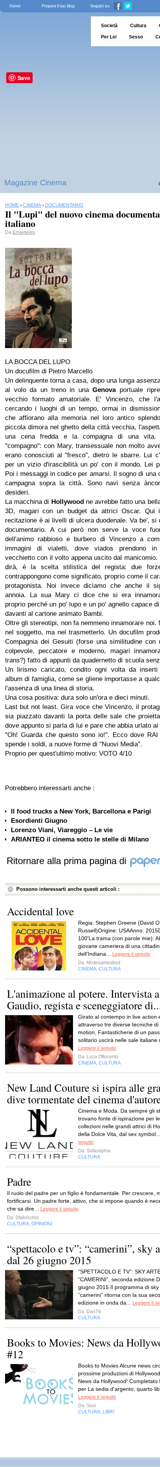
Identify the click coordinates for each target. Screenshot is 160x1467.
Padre (19, 1181)
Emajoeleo (23, 232)
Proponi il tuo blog (58, 5)
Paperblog (43, 31)
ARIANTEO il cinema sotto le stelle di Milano (80, 839)
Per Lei (109, 37)
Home (15, 5)
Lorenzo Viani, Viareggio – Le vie (62, 830)
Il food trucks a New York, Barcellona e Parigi (81, 811)
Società (109, 25)
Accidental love (40, 911)
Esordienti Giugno (39, 820)
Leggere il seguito (131, 954)
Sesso (136, 37)
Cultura (138, 25)
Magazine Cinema (35, 182)
